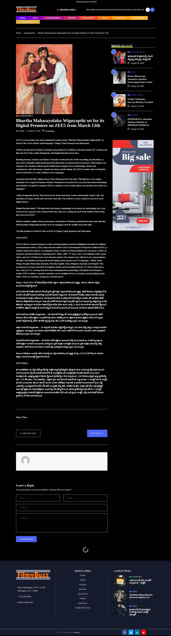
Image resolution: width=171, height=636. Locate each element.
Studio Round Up (28, 22)
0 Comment (49, 131)
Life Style (139, 18)
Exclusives (88, 18)
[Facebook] (124, 632)
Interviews (121, 18)
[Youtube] (143, 632)
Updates (72, 18)
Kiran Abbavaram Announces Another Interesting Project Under (140, 79)
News (35, 18)
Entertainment (52, 18)
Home (22, 18)
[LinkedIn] (137, 632)
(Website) (45, 457)
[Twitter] (130, 632)
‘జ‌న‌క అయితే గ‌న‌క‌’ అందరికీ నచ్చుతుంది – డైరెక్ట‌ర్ (140, 581)
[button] (147, 10)
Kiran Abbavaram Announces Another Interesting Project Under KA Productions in (110, 10)
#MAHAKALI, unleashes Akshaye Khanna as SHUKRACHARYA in (140, 122)
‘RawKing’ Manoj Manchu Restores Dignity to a (140, 596)
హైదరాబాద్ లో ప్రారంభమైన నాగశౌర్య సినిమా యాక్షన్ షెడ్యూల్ (139, 612)
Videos (105, 18)
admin (21, 131)
